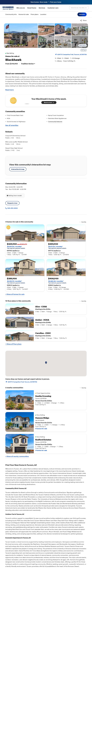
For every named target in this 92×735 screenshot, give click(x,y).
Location (43, 14)
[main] (46, 376)
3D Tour (83, 50)
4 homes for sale (41, 429)
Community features (55, 121)
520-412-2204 (12, 208)
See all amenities (11, 125)
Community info (11, 14)
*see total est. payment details (16, 247)
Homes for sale (24, 14)
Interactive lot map (17, 169)
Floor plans (34, 14)
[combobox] (79, 8)
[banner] (46, 2)
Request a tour (12, 203)
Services (42, 8)
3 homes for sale (41, 450)
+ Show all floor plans (13, 344)
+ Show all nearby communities (17, 456)
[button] (82, 14)
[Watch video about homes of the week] (19, 100)
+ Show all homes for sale (14, 294)
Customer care (53, 8)
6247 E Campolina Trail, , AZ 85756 (72, 54)
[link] (21, 35)
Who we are (20, 8)
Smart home (31, 8)
